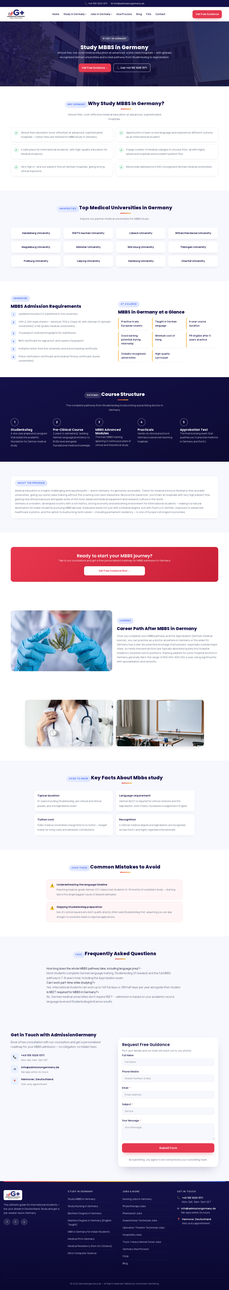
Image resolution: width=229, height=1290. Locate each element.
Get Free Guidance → (95, 67)
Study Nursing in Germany (83, 1206)
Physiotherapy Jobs (134, 1206)
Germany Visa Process (136, 1249)
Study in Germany (75, 14)
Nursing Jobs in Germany (137, 1199)
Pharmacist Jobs (132, 1213)
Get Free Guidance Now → (114, 570)
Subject (126, 1104)
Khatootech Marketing (147, 1283)
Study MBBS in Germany (81, 1199)
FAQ (148, 14)
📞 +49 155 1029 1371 (96, 3)
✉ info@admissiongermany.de (127, 3)
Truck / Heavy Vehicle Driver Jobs (142, 1242)
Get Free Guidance (207, 14)
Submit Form (168, 1148)
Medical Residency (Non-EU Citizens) (90, 1246)
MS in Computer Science (82, 1253)
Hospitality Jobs (132, 1234)
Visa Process (124, 14)
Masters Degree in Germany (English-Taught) (90, 1222)
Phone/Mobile (130, 1071)
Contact (160, 14)
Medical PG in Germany (81, 1238)
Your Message (130, 1120)
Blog (139, 14)
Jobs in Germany (101, 14)
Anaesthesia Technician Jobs (140, 1220)
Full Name (128, 1055)
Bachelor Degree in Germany (84, 1213)
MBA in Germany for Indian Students (89, 1231)
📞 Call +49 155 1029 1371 (132, 67)
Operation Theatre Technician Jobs (144, 1227)
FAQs (126, 1256)
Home (55, 14)
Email (125, 1087)
